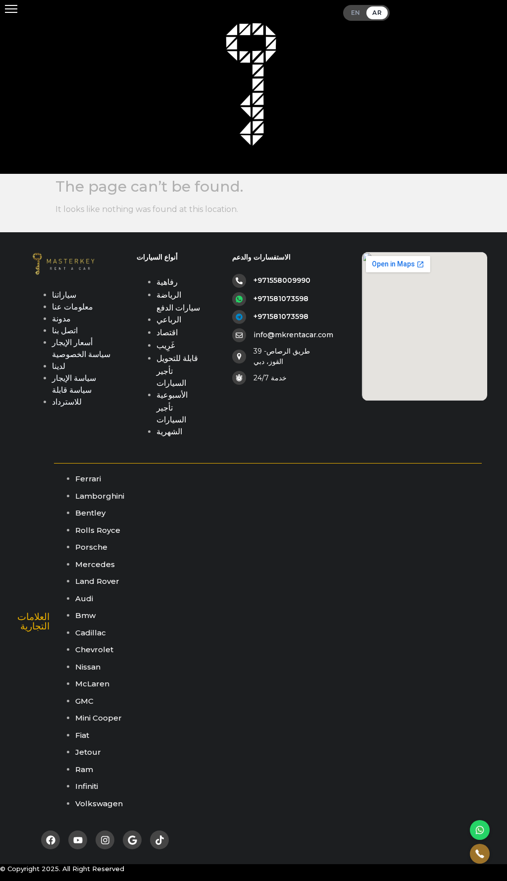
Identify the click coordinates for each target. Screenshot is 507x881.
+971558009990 (282, 280)
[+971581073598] (239, 299)
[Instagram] (105, 839)
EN (355, 12)
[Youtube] (77, 839)
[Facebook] (50, 839)
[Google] (132, 839)
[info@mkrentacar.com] (239, 335)
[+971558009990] (239, 281)
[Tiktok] (159, 839)
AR (377, 12)
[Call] (480, 854)
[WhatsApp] (480, 830)
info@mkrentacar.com (293, 334)
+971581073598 (281, 298)
